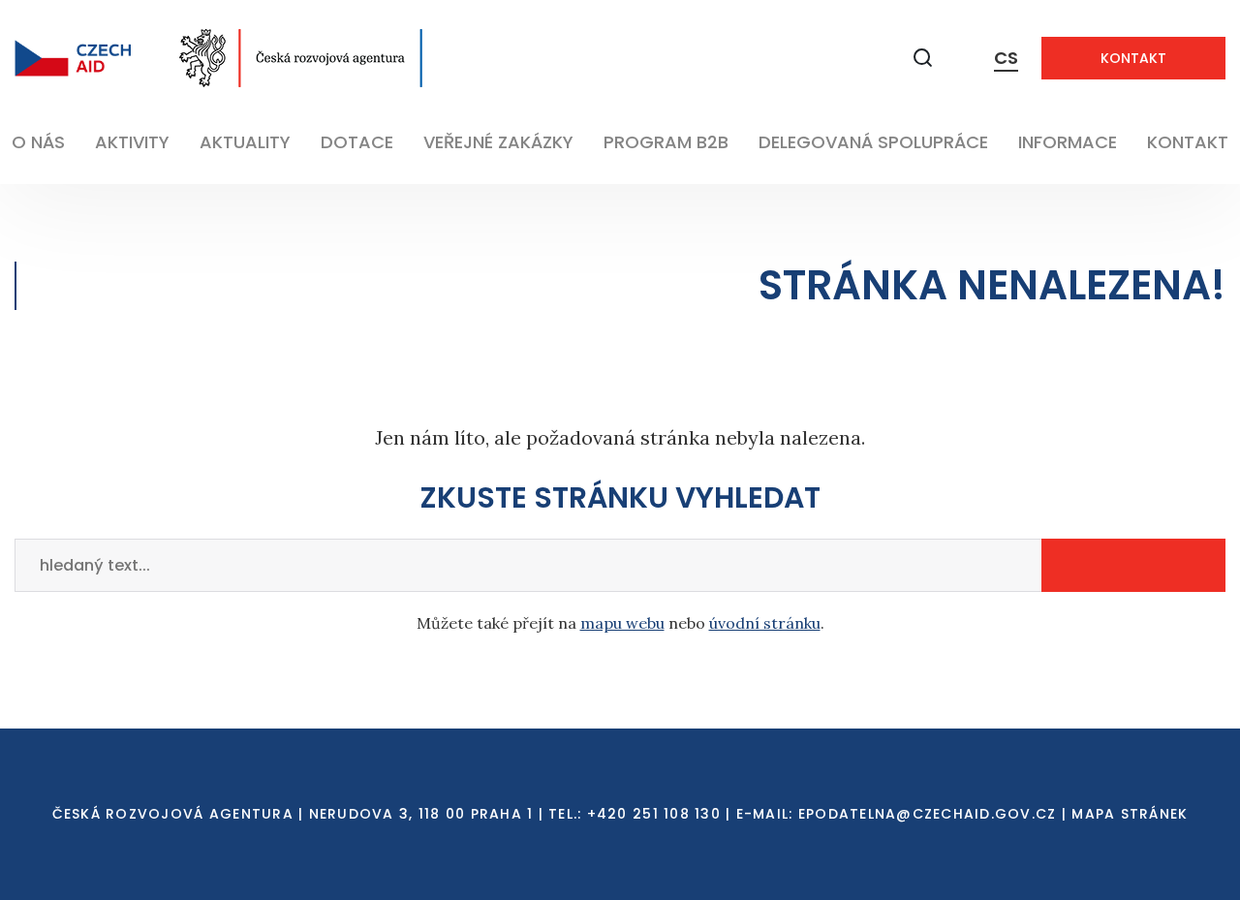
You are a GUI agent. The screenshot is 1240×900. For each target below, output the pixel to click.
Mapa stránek (1129, 813)
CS (1006, 58)
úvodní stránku (765, 623)
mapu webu (622, 623)
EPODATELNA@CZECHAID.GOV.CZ (927, 813)
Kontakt (1133, 58)
